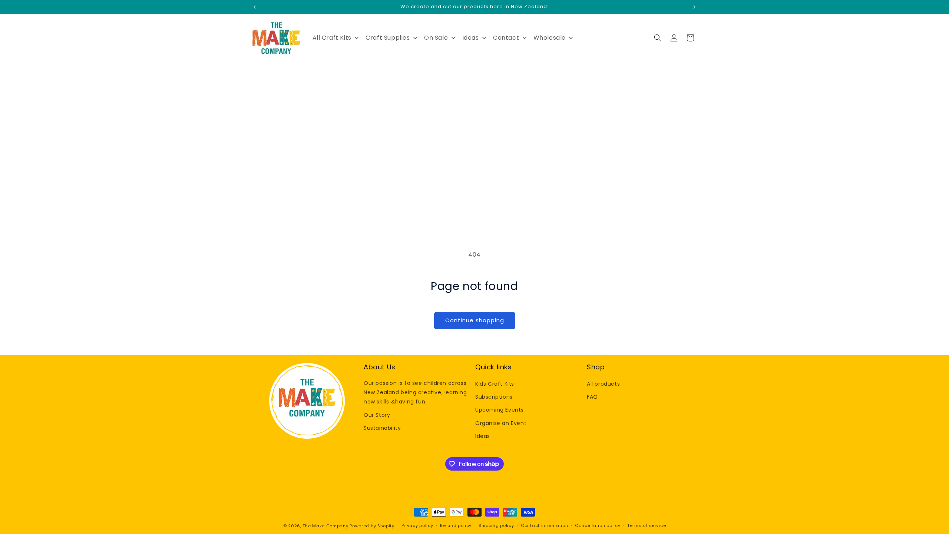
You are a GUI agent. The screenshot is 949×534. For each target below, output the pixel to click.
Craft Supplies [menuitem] (388, 37)
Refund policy (456, 525)
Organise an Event (500, 423)
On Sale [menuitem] (436, 37)
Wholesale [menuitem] (549, 37)
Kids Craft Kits (494, 384)
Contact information (544, 525)
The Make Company (325, 526)
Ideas (482, 436)
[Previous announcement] (255, 7)
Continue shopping (474, 320)
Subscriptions (494, 396)
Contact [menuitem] (506, 37)
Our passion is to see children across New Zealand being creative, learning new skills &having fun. (415, 392)
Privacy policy (417, 525)
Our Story (377, 415)
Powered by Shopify (372, 526)
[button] (657, 38)
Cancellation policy (597, 525)
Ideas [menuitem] (470, 37)
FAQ (592, 396)
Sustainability (382, 428)
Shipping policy (496, 525)
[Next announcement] (694, 7)
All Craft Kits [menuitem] (332, 37)
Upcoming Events (499, 409)
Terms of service (646, 525)
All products (603, 384)
